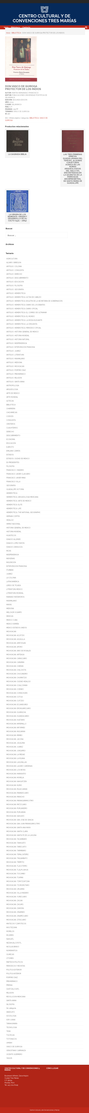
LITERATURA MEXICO (14, 589)
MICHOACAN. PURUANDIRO (16, 808)
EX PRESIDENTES (12, 462)
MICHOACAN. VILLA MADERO (17, 893)
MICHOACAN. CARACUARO (16, 658)
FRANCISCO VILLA (13, 482)
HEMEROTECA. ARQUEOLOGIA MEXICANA (22, 497)
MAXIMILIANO (11, 601)
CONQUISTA (11, 420)
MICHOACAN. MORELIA (15, 777)
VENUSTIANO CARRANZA (16, 1050)
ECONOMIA (10, 439)
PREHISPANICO (11, 981)
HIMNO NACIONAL (13, 524)
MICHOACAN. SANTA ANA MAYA (18, 827)
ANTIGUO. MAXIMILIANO (15, 359)
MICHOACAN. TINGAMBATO (16, 858)
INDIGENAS (10, 558)
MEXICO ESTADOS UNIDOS (16, 628)
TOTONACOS (11, 1039)
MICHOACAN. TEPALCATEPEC (17, 854)
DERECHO (10, 432)
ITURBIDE (9, 570)
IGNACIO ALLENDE (13, 539)
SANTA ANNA (11, 1000)
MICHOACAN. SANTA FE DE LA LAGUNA (21, 835)
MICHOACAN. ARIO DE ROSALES (18, 651)
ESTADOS (10, 455)
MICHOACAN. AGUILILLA (15, 639)
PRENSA (9, 985)
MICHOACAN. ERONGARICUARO (18, 708)
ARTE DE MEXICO (13, 393)
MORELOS (10, 931)
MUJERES (10, 935)
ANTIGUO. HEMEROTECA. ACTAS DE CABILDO (23, 297)
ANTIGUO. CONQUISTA (15, 270)
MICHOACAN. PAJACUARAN (16, 789)
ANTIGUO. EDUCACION (15, 282)
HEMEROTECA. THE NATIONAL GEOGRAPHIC (23, 512)
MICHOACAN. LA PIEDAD (15, 754)
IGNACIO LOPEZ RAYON (15, 543)
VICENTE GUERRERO (14, 1054)
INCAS (8, 551)
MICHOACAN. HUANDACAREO (17, 716)
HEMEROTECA (11, 493)
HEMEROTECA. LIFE (13, 508)
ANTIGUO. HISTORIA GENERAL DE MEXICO (22, 332)
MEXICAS (9, 616)
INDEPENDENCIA (12, 555)
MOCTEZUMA (11, 927)
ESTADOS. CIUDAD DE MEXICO (18, 458)
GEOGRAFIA (11, 485)
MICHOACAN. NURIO (14, 785)
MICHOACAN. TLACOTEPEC (16, 866)
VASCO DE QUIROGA (14, 1047)
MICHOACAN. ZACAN (14, 900)
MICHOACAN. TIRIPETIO (15, 862)
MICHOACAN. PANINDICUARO (17, 793)
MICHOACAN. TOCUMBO (15, 874)
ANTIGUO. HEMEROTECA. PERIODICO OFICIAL (23, 328)
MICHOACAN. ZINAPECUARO (17, 916)
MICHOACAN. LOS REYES (15, 770)
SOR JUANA (10, 1020)
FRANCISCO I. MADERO (15, 470)
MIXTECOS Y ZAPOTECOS (16, 924)
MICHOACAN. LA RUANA (15, 758)
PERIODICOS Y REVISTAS (15, 966)
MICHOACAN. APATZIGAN (16, 643)
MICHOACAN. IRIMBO (14, 735)
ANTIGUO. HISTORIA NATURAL (17, 339)
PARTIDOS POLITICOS (14, 962)
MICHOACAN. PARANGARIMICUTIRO (19, 801)
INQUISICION (11, 562)
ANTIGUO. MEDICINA (14, 362)
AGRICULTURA (11, 259)
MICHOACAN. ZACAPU (14, 904)
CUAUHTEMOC (12, 428)
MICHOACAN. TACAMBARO (16, 839)
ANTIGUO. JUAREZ (13, 351)
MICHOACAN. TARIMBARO (16, 851)
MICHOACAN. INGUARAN (15, 731)
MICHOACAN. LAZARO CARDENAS (19, 766)
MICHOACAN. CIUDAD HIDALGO (18, 681)
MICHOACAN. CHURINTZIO (16, 678)
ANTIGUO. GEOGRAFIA (15, 289)
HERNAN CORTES (13, 516)
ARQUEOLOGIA (12, 389)
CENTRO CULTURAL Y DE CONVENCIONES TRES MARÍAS (44, 18)
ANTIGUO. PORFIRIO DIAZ (16, 370)
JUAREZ (9, 574)
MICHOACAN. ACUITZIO (15, 635)
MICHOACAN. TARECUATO (16, 847)
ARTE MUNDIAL (12, 397)
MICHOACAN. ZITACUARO (16, 920)
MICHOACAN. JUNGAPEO (15, 751)
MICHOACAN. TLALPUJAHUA (17, 870)
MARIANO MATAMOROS (15, 597)
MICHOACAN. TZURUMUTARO (17, 885)
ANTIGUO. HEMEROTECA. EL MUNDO (20, 316)
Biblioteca (15, 27)
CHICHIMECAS (11, 412)
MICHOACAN (11, 631)
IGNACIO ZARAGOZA (14, 547)
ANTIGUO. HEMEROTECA (15, 293)
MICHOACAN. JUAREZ (14, 747)
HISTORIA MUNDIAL (13, 532)
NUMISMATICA (11, 950)
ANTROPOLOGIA (12, 385)
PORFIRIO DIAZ (12, 977)
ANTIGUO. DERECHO (14, 274)
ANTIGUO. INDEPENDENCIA (16, 343)
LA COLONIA (11, 578)
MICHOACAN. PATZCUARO (16, 804)
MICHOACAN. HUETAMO (15, 720)
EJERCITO (10, 447)
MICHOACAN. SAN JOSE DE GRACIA (19, 820)
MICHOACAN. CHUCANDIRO (17, 674)
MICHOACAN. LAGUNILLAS (16, 762)
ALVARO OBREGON (13, 262)
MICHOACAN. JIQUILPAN (15, 743)
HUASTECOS (11, 535)
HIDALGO (10, 520)
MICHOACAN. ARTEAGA (15, 655)
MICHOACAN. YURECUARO (16, 897)
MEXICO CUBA (11, 620)
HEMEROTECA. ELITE (14, 505)
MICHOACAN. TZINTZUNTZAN (18, 881)
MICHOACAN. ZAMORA (15, 908)
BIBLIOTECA (16, 33)
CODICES (9, 416)
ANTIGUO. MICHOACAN (15, 366)
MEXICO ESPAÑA (12, 624)
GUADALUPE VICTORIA (15, 489)
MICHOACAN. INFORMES (15, 728)
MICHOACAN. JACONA (14, 739)
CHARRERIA (10, 409)
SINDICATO (10, 1012)
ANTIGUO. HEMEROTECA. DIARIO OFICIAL (22, 309)
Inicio (6, 27)
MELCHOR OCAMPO (14, 612)
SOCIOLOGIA (11, 1016)
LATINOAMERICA (12, 581)
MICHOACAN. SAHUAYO (15, 816)
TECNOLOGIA (11, 1027)
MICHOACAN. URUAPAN (15, 889)
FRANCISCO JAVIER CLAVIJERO (18, 474)
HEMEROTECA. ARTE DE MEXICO (18, 501)
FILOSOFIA (10, 466)
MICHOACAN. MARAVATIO (16, 774)
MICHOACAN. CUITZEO (15, 701)
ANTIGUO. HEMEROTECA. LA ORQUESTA (21, 324)
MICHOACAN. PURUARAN (15, 812)
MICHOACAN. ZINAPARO (15, 912)
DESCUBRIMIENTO (13, 435)
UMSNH (9, 1043)
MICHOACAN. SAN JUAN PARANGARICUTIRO (23, 824)
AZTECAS (10, 401)
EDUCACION (11, 443)
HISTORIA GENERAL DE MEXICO (18, 528)
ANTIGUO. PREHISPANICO (16, 374)
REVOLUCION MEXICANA (15, 997)
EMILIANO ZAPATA (13, 451)
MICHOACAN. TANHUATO (16, 843)
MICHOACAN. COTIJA (14, 697)
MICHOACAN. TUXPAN (14, 877)
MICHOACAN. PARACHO (15, 797)
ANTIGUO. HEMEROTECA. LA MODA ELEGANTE (24, 320)
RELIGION (10, 993)
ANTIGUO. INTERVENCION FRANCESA (20, 347)
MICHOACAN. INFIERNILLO (16, 724)
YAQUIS (9, 1058)
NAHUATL (10, 939)
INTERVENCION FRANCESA (16, 566)
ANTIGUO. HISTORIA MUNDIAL (17, 335)
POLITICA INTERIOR (13, 974)
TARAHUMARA (11, 1023)
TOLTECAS (10, 1035)
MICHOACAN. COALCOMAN (16, 685)
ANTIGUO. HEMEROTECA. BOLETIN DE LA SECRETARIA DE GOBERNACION (34, 301)
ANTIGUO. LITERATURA (15, 355)
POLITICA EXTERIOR (14, 970)
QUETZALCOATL (12, 989)
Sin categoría (11, 1008)
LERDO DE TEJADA (13, 585)
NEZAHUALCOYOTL (13, 943)
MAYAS (9, 605)
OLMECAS (10, 954)
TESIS (8, 1031)
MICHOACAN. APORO (14, 647)
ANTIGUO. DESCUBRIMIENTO (17, 278)
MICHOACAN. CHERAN (14, 666)
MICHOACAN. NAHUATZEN (16, 781)
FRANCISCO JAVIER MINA (15, 478)
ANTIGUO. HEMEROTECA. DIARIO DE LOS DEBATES (25, 305)
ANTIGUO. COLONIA (14, 266)
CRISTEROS (10, 424)
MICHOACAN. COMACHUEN (16, 693)
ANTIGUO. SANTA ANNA (15, 382)
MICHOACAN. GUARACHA (16, 712)
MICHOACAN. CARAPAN (15, 662)
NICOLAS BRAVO (12, 947)
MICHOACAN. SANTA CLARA (17, 831)
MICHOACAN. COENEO (15, 689)
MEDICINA (10, 608)
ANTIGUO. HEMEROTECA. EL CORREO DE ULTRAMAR (26, 312)
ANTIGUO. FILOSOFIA (14, 286)
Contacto (26, 27)
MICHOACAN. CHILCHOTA (16, 670)
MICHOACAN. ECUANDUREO (17, 704)
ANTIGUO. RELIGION (14, 378)
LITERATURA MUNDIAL (15, 593)
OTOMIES (10, 958)
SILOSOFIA (10, 1004)
